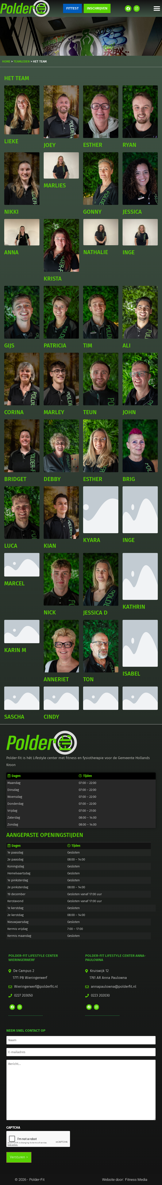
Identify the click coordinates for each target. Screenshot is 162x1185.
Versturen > (19, 1157)
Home (6, 61)
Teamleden (22, 61)
